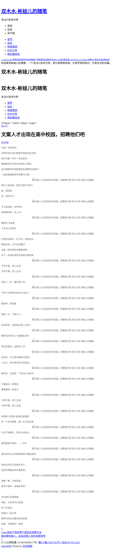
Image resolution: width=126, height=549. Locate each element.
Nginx (77, 60)
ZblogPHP (6, 546)
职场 (50, 60)
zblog (11, 60)
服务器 (66, 60)
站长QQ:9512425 (71, 542)
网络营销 (12, 46)
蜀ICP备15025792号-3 (49, 542)
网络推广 (33, 60)
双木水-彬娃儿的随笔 (24, 11)
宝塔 (108, 60)
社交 (53, 60)
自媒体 (90, 60)
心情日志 (96, 60)
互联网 (19, 60)
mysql (57, 60)
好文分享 (12, 50)
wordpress (5, 60)
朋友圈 (103, 60)
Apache (72, 60)
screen (81, 60)
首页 (9, 39)
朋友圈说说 (13, 54)
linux (85, 60)
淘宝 (28, 60)
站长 (9, 43)
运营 (46, 60)
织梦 (24, 60)
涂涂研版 (27, 546)
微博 (15, 60)
